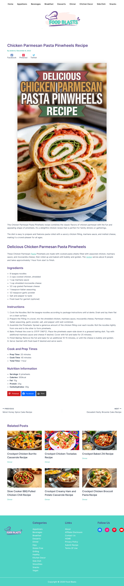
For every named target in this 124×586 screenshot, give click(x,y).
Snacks (36, 567)
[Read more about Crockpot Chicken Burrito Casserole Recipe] (24, 440)
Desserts (37, 538)
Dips (35, 545)
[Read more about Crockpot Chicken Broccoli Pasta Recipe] (99, 478)
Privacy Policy (71, 542)
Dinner (9, 462)
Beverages (37, 532)
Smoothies (37, 564)
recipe (89, 257)
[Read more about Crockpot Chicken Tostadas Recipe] (62, 440)
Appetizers (38, 529)
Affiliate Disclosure (73, 532)
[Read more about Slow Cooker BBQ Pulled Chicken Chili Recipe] (24, 478)
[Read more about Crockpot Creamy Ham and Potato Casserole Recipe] (62, 478)
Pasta (33, 254)
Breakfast (37, 535)
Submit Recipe (71, 545)
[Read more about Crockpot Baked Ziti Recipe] (99, 440)
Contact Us (70, 535)
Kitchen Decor (39, 557)
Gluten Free (38, 548)
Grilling (36, 551)
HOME (68, 538)
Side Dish (37, 561)
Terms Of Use (71, 548)
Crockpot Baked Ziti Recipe (97, 453)
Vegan (35, 570)
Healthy (36, 554)
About (68, 529)
